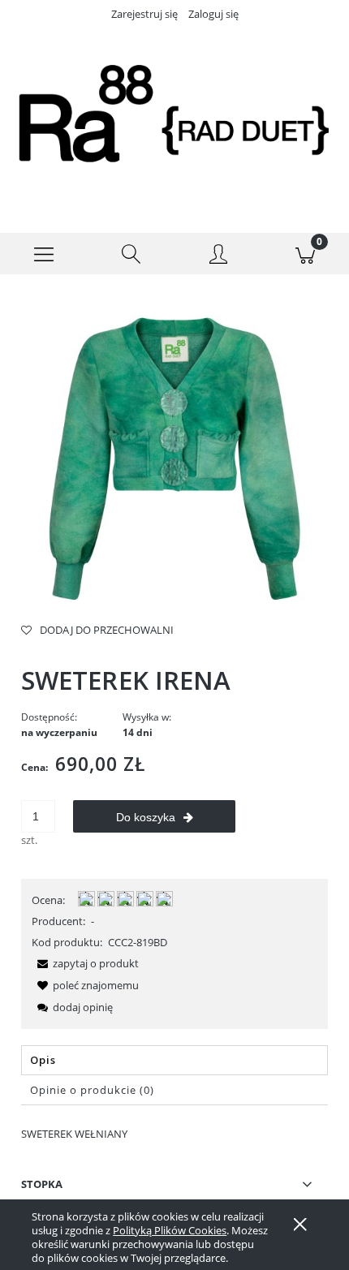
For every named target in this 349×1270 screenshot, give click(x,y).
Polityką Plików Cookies (169, 1230)
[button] (44, 254)
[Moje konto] (218, 256)
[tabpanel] (174, 1133)
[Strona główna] (174, 116)
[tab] (174, 1060)
